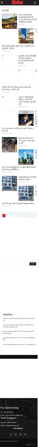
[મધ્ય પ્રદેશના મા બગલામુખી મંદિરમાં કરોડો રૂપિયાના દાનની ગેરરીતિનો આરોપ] (9, 21)
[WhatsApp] (25, 434)
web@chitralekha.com (12, 425)
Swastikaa (33, 444)
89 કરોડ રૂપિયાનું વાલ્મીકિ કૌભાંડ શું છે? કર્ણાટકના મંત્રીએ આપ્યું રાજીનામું (18, 332)
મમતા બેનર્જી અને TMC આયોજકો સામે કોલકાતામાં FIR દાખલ (19, 344)
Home (3, 7)
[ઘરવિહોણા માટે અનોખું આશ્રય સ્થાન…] (9, 183)
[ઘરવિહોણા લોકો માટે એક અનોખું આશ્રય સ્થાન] (26, 193)
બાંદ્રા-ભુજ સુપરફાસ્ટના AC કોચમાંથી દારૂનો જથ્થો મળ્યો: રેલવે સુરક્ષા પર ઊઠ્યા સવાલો (18, 326)
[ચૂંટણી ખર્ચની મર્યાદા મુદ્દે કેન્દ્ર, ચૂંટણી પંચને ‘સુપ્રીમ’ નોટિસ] (26, 36)
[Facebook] (11, 434)
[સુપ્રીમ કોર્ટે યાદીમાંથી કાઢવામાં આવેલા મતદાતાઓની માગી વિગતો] (9, 62)
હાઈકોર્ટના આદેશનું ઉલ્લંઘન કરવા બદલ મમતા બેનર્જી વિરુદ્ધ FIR (19, 338)
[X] (20, 434)
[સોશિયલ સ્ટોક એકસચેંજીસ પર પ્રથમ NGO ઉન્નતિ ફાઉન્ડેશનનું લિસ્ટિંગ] (26, 157)
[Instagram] (16, 434)
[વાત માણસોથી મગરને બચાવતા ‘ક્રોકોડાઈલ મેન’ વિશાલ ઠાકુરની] (26, 118)
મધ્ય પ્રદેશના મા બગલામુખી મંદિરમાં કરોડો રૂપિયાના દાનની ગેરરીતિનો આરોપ (27, 18)
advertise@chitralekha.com (14, 415)
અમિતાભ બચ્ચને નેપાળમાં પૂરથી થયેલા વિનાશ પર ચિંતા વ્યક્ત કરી (19, 319)
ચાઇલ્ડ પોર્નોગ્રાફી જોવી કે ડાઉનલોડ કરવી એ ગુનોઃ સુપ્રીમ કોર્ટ (27, 100)
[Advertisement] (19, 237)
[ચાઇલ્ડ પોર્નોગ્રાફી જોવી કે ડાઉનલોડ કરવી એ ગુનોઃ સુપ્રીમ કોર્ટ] (9, 103)
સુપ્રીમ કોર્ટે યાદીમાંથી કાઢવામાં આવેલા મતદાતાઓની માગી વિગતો (27, 59)
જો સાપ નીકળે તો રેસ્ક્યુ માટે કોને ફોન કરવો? (26, 140)
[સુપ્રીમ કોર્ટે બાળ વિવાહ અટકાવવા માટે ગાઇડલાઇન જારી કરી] (26, 77)
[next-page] (15, 215)
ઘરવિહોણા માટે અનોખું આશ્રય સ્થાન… (27, 178)
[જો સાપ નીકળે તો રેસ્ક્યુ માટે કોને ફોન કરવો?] (9, 144)
